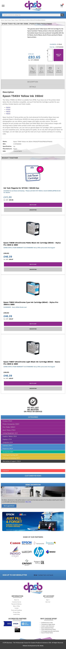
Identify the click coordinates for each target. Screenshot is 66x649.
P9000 (8, 113)
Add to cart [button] (33, 204)
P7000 (8, 109)
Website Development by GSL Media (33, 645)
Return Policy (16, 606)
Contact (16, 608)
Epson (13, 20)
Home (2, 20)
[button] (3, 5)
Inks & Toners (8, 20)
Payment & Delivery (16, 604)
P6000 (8, 107)
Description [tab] (32, 82)
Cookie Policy (16, 614)
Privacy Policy (16, 612)
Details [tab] (32, 87)
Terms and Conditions (16, 610)
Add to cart (58, 55)
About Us (16, 600)
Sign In (47, 600)
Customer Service (16, 602)
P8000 (8, 111)
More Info (28, 502)
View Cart (47, 602)
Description (33, 209)
